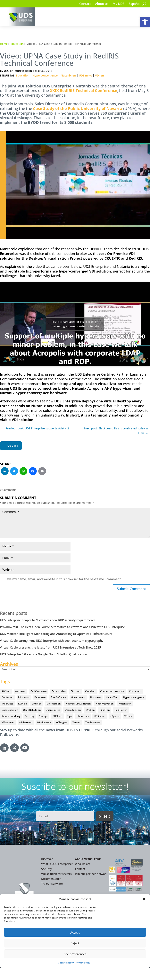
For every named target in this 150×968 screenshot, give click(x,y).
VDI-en (99, 75)
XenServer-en (93, 722)
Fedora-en (40, 697)
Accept (75, 932)
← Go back (11, 445)
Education (17, 44)
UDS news (85, 75)
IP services (7, 703)
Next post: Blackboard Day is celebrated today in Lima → (116, 430)
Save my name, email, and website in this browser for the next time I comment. (63, 579)
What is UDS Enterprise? (57, 864)
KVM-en (22, 703)
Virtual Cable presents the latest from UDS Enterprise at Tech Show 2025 (50, 647)
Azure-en (20, 691)
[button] (145, 22)
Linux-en (37, 703)
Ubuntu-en (83, 716)
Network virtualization (78, 703)
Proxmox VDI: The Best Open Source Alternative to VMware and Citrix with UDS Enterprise (62, 627)
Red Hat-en (121, 710)
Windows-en (44, 722)
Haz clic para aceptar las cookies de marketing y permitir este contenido (75, 324)
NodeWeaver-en (105, 703)
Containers (135, 691)
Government (78, 697)
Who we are (82, 864)
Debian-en (7, 697)
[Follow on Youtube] (24, 747)
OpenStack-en (73, 710)
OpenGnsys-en (10, 710)
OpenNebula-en (32, 710)
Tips (69, 716)
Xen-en (76, 722)
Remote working (11, 716)
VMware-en (8, 722)
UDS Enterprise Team (18, 71)
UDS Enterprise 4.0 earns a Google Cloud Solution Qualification (43, 654)
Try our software (52, 883)
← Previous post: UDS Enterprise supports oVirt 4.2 (35, 428)
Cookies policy (66, 962)
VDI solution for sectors (56, 874)
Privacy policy (83, 962)
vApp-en (115, 716)
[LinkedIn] (4, 471)
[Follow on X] (14, 747)
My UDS (118, 4)
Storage (43, 716)
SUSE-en (57, 716)
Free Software (58, 697)
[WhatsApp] (23, 471)
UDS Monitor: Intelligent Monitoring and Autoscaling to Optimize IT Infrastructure (56, 634)
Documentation (51, 879)
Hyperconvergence (45, 75)
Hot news (95, 697)
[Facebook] (33, 471)
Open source (53, 710)
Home (4, 44)
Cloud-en (90, 691)
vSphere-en (25, 722)
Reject (75, 943)
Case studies (59, 691)
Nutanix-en (68, 75)
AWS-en (6, 691)
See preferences (75, 954)
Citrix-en (75, 691)
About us (101, 4)
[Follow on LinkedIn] (4, 747)
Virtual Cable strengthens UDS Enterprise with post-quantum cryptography (51, 640)
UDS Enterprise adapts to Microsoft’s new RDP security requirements (47, 620)
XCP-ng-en (62, 722)
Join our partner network (91, 874)
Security (29, 716)
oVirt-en (90, 710)
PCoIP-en (105, 710)
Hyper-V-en (112, 697)
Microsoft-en (53, 703)
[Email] (42, 471)
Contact (85, 4)
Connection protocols (112, 691)
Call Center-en (38, 691)
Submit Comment (131, 588)
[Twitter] (14, 471)
